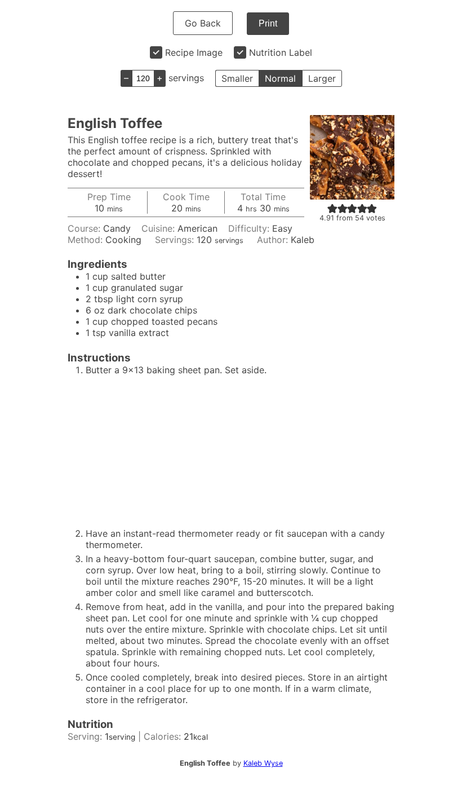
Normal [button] (280, 78)
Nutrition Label (280, 52)
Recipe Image (194, 52)
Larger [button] (322, 78)
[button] (332, 208)
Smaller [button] (237, 78)
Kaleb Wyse (263, 763)
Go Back (203, 23)
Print (268, 23)
